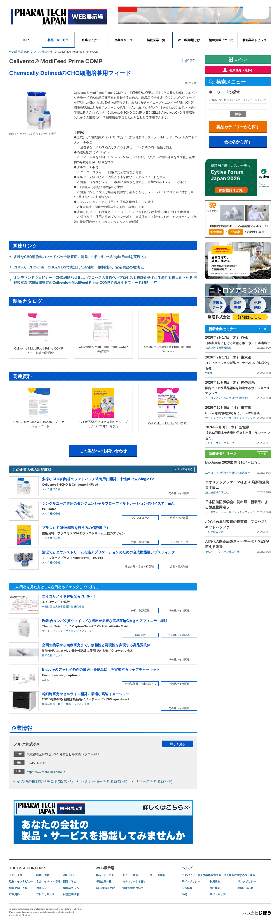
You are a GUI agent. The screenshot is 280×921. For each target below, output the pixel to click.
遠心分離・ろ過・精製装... (140, 566)
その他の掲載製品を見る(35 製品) (45, 781)
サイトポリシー (191, 881)
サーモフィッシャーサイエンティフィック (67, 630)
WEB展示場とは (189, 40)
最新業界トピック (254, 40)
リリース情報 (157, 875)
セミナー (238, 100)
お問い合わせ (245, 888)
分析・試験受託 (140, 610)
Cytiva (45, 679)
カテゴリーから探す (134, 881)
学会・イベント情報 (48, 881)
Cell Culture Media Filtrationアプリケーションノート (38, 424)
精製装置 (140, 635)
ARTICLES (69, 875)
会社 (263, 100)
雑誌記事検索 (71, 894)
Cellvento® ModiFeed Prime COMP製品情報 (103, 349)
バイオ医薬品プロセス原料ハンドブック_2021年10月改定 (103, 424)
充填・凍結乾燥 (140, 542)
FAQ (184, 894)
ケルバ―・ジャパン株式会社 (222, 551)
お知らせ (41, 888)
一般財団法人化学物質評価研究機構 (63, 606)
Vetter (208, 372)
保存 (192, 60)
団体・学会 (69, 881)
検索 (238, 114)
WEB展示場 (105, 868)
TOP (25, 40)
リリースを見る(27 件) (153, 781)
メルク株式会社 (43, 51)
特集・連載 (42, 875)
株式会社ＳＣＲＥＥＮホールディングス (65, 704)
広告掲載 (187, 888)
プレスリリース (45, 894)
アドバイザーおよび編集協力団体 (201, 875)
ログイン (240, 59)
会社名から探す (238, 142)
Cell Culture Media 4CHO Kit (167, 423)
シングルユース (140, 517)
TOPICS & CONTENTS (27, 868)
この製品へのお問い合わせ (103, 451)
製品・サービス (58, 40)
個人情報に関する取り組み (239, 875)
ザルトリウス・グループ (219, 443)
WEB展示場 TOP (19, 51)
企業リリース (123, 40)
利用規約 (215, 881)
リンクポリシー (247, 881)
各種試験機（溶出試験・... (140, 683)
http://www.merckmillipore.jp (46, 772)
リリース (252, 100)
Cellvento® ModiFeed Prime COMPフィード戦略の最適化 (38, 351)
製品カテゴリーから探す (238, 127)
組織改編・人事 (18, 888)
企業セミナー (91, 40)
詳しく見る (177, 744)
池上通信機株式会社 (217, 492)
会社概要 (215, 888)
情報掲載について (221, 40)
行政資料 (14, 894)
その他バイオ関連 (179, 493)
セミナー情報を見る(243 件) (103, 781)
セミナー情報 (130, 875)
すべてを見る (185, 469)
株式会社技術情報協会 (218, 347)
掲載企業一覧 (156, 40)
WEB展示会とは (105, 888)
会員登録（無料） (241, 70)
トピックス (15, 875)
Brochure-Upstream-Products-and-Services (168, 349)
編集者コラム (71, 888)
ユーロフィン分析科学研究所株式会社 (227, 398)
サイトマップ (218, 894)
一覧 (263, 329)
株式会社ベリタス (52, 655)
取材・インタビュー (21, 881)
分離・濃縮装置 (179, 517)
